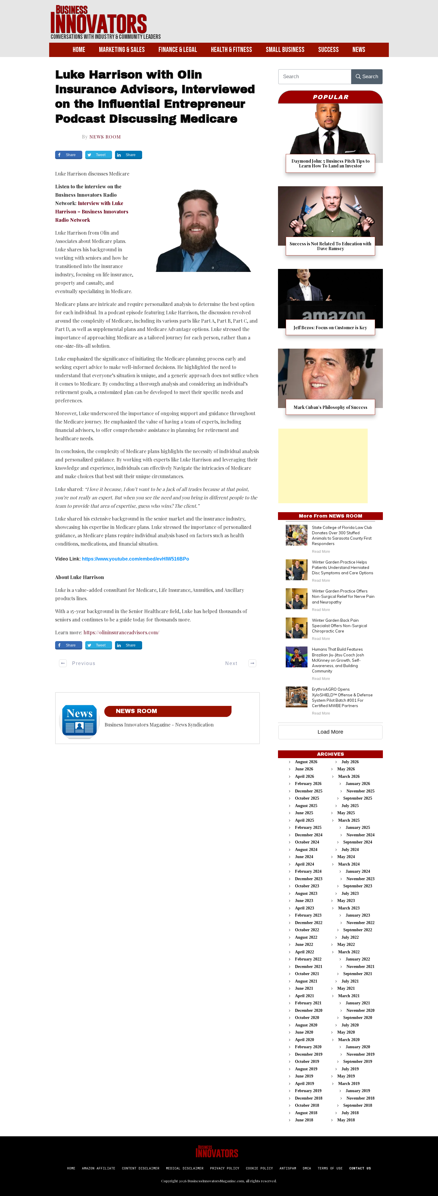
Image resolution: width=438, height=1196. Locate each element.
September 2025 (357, 798)
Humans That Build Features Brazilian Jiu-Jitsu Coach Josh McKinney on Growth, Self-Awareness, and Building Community (338, 660)
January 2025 (358, 827)
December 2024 (308, 835)
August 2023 (306, 893)
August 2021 (306, 981)
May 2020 (346, 1032)
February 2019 (308, 1091)
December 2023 (308, 879)
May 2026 (346, 769)
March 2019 (349, 1083)
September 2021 (357, 974)
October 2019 (307, 1061)
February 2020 (308, 1047)
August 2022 (306, 937)
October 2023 (307, 886)
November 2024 (361, 835)
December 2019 (308, 1054)
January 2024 (358, 871)
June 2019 (304, 1076)
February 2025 (308, 827)
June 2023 (304, 900)
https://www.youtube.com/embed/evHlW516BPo (135, 558)
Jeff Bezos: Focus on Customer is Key (330, 306)
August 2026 (306, 762)
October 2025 (307, 798)
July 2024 (350, 849)
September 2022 (357, 930)
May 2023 (346, 900)
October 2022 (307, 930)
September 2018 (357, 1105)
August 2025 (306, 806)
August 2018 (306, 1113)
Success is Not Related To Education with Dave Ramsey (330, 224)
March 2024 (349, 864)
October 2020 (307, 1017)
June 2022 (304, 944)
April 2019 (304, 1083)
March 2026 (349, 776)
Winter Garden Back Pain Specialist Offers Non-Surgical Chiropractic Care (339, 625)
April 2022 (304, 952)
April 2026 (304, 776)
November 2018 (361, 1098)
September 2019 (357, 1061)
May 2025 (346, 813)
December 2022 (308, 923)
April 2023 (304, 908)
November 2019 (361, 1054)
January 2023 (358, 915)
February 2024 (308, 871)
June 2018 (304, 1120)
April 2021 (304, 996)
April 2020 (304, 1040)
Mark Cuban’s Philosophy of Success (330, 385)
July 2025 (350, 806)
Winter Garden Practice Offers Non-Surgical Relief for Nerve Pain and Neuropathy (343, 596)
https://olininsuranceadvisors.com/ (121, 632)
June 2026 (304, 769)
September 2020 (357, 1017)
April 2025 (304, 820)
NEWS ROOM (105, 136)
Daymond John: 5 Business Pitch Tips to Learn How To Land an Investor (330, 142)
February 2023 (308, 915)
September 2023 (357, 886)
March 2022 (349, 952)
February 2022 (308, 959)
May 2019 (346, 1076)
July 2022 (350, 937)
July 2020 (350, 1025)
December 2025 (308, 791)
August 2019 (306, 1069)
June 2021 (304, 988)
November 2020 (361, 1010)
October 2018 (307, 1105)
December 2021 (308, 966)
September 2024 (357, 842)
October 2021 (307, 974)
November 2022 (361, 923)
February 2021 (308, 1003)
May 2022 (346, 944)
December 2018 (308, 1098)
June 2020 (304, 1032)
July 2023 (350, 893)
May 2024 (346, 857)
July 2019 (350, 1069)
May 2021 (346, 988)
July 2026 (350, 762)
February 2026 (308, 783)
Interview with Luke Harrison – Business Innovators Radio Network (91, 211)
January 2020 (358, 1047)
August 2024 (306, 849)
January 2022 (358, 959)
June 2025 (304, 813)
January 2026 (358, 783)
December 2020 (308, 1010)
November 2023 (361, 879)
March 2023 (349, 908)
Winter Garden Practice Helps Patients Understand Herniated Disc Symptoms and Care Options (342, 567)
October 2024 (307, 842)
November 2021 (361, 966)
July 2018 (350, 1113)
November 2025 (361, 791)
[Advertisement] (323, 466)
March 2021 (349, 996)
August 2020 (306, 1025)
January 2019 (358, 1091)
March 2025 (349, 820)
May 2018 (346, 1120)
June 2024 (304, 857)
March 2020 (349, 1040)
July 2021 (350, 981)
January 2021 (358, 1003)
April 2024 (304, 864)
